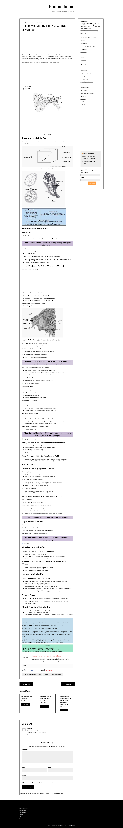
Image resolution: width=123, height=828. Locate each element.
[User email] (25, 665)
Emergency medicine (86, 73)
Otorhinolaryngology (56, 674)
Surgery (83, 104)
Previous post (26, 684)
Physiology (83, 60)
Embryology (84, 49)
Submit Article (23, 810)
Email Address (85, 172)
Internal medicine (85, 79)
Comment (25, 749)
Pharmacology (84, 58)
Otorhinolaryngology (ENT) (87, 93)
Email (49, 767)
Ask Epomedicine (88, 153)
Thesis (21, 818)
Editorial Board (23, 812)
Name (24, 767)
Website (24, 775)
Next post (68, 684)
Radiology (83, 102)
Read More (25, 704)
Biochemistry (84, 43)
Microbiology (84, 52)
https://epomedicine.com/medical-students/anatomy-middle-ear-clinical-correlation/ (90, 31)
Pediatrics (83, 96)
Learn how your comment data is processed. (51, 793)
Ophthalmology (84, 87)
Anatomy (47, 674)
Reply (28, 734)
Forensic (83, 76)
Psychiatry (83, 99)
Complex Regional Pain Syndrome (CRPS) (45, 698)
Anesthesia (83, 68)
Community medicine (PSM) (88, 46)
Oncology (83, 85)
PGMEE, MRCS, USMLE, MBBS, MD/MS (32, 674)
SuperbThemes (71, 825)
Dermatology (84, 70)
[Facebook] (23, 665)
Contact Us (22, 806)
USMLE (21, 814)
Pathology (83, 55)
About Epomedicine (24, 804)
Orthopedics (84, 90)
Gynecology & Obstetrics (87, 82)
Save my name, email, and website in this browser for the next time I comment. (41, 783)
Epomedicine (61, 6)
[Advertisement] (47, 43)
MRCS (21, 816)
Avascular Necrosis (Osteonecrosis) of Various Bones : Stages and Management (65, 700)
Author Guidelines (24, 808)
